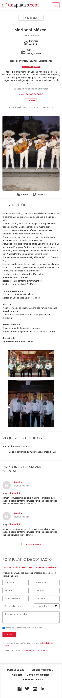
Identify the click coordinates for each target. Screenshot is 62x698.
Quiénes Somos (15, 670)
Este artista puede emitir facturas (32, 88)
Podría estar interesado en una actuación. (24, 628)
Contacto (17, 674)
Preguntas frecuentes (41, 670)
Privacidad (30, 650)
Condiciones (42, 650)
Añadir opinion (33, 544)
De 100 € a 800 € (34, 94)
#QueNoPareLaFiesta (31, 679)
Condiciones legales (38, 674)
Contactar (31, 100)
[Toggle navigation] (56, 5)
